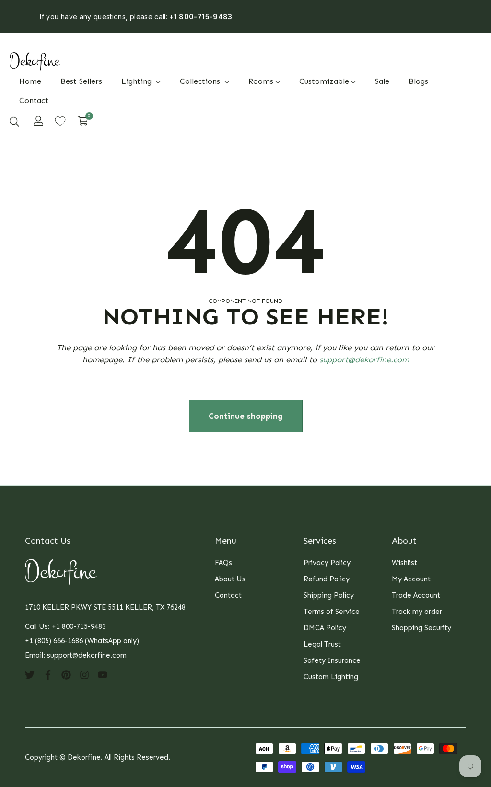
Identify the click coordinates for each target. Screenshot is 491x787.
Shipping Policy (329, 595)
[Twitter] (30, 674)
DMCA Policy (325, 628)
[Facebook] (48, 674)
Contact (228, 595)
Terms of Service (332, 611)
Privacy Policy (327, 562)
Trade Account (416, 595)
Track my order (417, 611)
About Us (230, 579)
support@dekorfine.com (364, 359)
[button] (14, 121)
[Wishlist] (60, 121)
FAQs (223, 562)
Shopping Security (421, 628)
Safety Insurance (332, 660)
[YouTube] (102, 674)
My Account (411, 579)
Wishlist (404, 562)
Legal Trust (322, 644)
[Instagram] (84, 674)
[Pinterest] (66, 674)
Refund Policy (327, 579)
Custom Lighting (331, 676)
